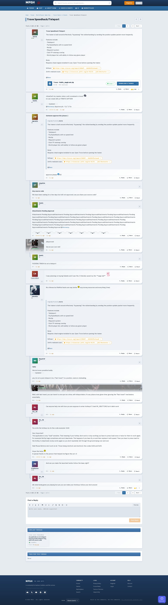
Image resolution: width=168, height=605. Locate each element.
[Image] (56, 505)
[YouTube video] (62, 505)
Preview (136, 505)
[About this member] (42, 40)
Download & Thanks (126, 83)
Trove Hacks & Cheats (60, 15)
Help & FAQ (96, 592)
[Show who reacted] (138, 89)
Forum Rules (97, 586)
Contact (130, 586)
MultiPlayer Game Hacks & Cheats (43, 15)
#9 (46, 353)
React (137, 109)
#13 (33, 381)
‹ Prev (118, 26)
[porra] (38, 3)
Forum (32, 15)
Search (78, 592)
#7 (33, 266)
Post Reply (134, 520)
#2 (46, 109)
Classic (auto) (71, 600)
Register (129, 3)
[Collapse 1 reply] (30, 261)
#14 (33, 400)
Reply (119, 89)
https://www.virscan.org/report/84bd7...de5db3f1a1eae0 (76, 68)
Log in (139, 3)
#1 (46, 89)
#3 (46, 177)
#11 (33, 457)
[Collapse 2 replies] (30, 209)
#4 (33, 197)
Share (127, 89)
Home (27, 15)
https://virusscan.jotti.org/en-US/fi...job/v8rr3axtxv (85, 72)
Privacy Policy (97, 583)
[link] (111, 83)
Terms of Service (98, 589)
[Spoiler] (59, 505)
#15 (33, 488)
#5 (33, 235)
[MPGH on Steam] (40, 592)
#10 (47, 414)
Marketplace (80, 589)
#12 (47, 471)
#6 (46, 250)
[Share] (140, 19)
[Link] (52, 505)
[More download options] (137, 83)
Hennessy (50, 106)
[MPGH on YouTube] (36, 592)
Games (78, 586)
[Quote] (42, 505)
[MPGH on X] (32, 592)
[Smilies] (66, 505)
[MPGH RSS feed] (45, 592)
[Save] (136, 19)
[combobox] (82, 3)
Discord (130, 583)
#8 (46, 281)
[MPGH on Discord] (27, 592)
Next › (138, 26)
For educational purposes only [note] (131, 599)
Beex (49, 77)
